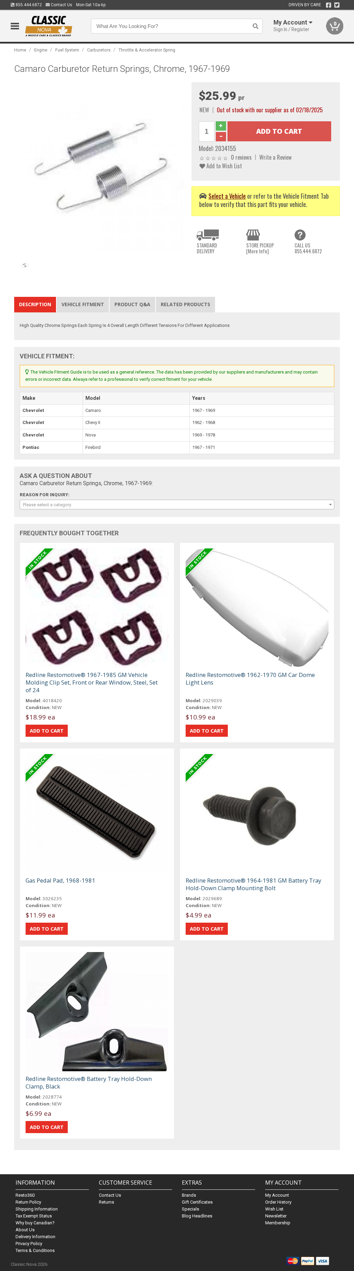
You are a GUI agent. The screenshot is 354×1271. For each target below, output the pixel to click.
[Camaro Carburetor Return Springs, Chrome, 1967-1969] (99, 166)
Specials (190, 1209)
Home (20, 50)
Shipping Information (37, 1209)
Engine (40, 50)
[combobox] (177, 504)
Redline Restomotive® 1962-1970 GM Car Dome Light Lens (250, 678)
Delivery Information (35, 1236)
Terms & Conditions (35, 1250)
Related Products (185, 304)
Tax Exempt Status (34, 1215)
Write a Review (275, 157)
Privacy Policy (29, 1243)
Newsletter (276, 1215)
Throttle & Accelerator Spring (147, 50)
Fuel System (67, 50)
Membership (277, 1222)
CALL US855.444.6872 (308, 248)
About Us (25, 1229)
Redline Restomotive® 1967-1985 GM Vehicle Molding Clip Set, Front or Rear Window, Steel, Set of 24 (92, 682)
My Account (277, 1195)
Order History (278, 1202)
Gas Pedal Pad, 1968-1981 (60, 880)
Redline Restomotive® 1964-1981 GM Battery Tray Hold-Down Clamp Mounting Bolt (253, 884)
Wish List (274, 1209)
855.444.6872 (28, 4)
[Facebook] (328, 5)
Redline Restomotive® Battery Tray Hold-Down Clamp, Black (89, 1082)
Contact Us (61, 4)
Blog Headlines (197, 1215)
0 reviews (241, 157)
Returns (106, 1202)
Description (35, 304)
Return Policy (28, 1202)
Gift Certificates (197, 1202)
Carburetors (99, 50)
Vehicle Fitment (83, 304)
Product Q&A (132, 304)
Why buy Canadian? (35, 1222)
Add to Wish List (223, 165)
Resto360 (25, 1195)
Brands (189, 1195)
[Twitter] (336, 5)
